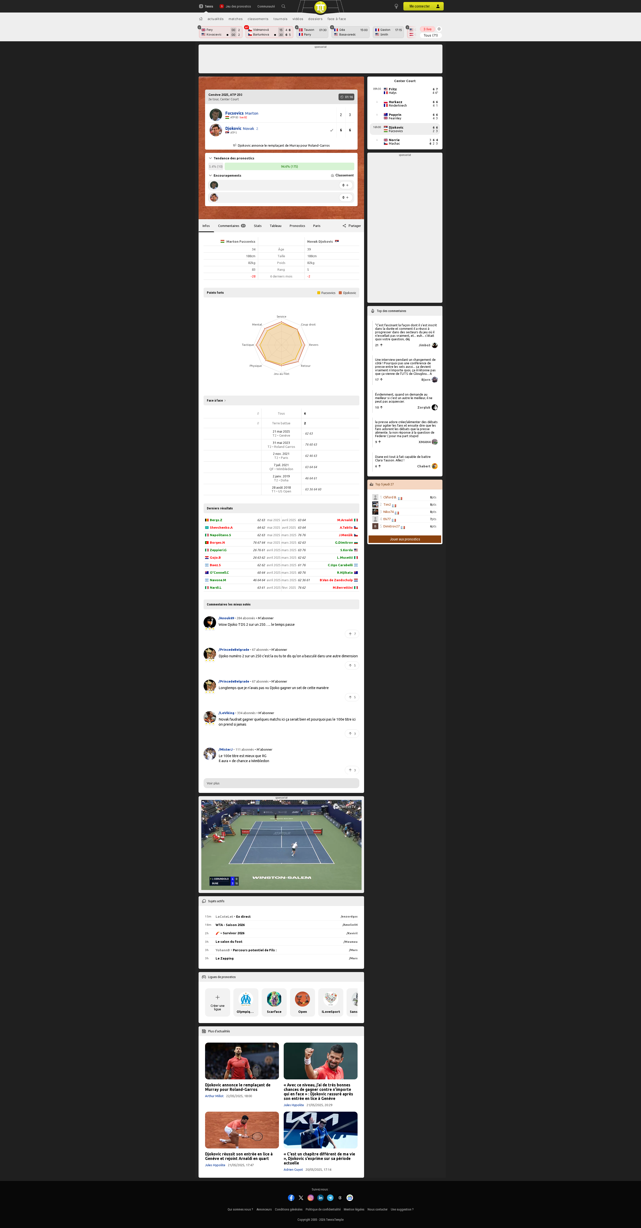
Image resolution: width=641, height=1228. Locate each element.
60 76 (301, 572)
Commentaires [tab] (231, 225)
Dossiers (315, 19)
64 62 (261, 527)
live (427, 29)
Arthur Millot (214, 1096)
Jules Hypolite (294, 1105)
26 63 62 (259, 557)
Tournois (280, 19)
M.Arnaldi (345, 520)
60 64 (261, 572)
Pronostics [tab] (297, 225)
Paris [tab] (316, 225)
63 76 (301, 550)
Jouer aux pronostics (405, 539)
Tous (431, 35)
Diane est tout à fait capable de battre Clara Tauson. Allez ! (403, 458)
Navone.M (218, 580)
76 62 (301, 587)
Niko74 (388, 511)
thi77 (387, 519)
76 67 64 (259, 542)
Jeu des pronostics (238, 6)
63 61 (261, 587)
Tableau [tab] (275, 225)
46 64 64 (259, 580)
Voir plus (213, 783)
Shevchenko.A (221, 527)
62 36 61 (304, 580)
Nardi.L (216, 587)
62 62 (261, 565)
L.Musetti (345, 557)
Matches (236, 19)
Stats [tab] (258, 225)
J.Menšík (346, 535)
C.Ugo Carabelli (340, 565)
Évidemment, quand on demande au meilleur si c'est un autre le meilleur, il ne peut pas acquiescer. (403, 397)
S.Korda (346, 550)
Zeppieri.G (218, 550)
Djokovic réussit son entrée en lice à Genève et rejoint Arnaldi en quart (239, 1156)
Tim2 (387, 504)
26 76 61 (259, 550)
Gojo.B (215, 557)
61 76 (301, 565)
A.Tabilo (346, 527)
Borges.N (217, 542)
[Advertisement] (320, 60)
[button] (283, 6)
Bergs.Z (216, 520)
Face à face (337, 19)
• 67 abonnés (259, 650)
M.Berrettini (343, 587)
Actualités (216, 19)
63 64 (301, 520)
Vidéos (297, 19)
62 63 (261, 520)
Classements (258, 19)
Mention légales (354, 1209)
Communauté (266, 6)
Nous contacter (378, 1209)
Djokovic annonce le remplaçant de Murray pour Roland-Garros (237, 1087)
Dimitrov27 (391, 526)
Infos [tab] (206, 225)
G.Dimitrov (344, 542)
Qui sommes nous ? (240, 1209)
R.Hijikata (345, 572)
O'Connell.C (219, 572)
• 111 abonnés (243, 749)
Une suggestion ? (402, 1209)
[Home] (201, 19)
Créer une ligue (218, 1007)
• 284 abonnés (245, 618)
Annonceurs (264, 1209)
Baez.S (215, 565)
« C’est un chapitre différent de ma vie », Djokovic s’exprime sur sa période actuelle (319, 1158)
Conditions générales (288, 1209)
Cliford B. (390, 497)
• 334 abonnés (245, 713)
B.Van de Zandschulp (336, 580)
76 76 (301, 535)
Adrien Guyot (293, 1169)
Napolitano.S (220, 535)
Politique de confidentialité (323, 1209)
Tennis (209, 6)
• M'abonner (265, 618)
